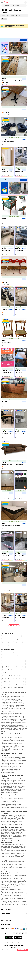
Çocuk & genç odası (11, 798)
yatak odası (17, 757)
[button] (2, 2)
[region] (14, 48)
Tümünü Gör (23, 40)
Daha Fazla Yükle (14, 625)
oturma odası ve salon (15, 736)
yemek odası (12, 780)
